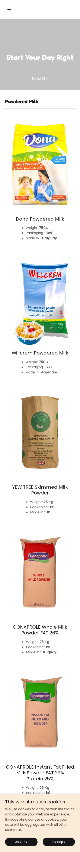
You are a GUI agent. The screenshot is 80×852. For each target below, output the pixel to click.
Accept (58, 842)
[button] (13, 9)
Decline (21, 842)
